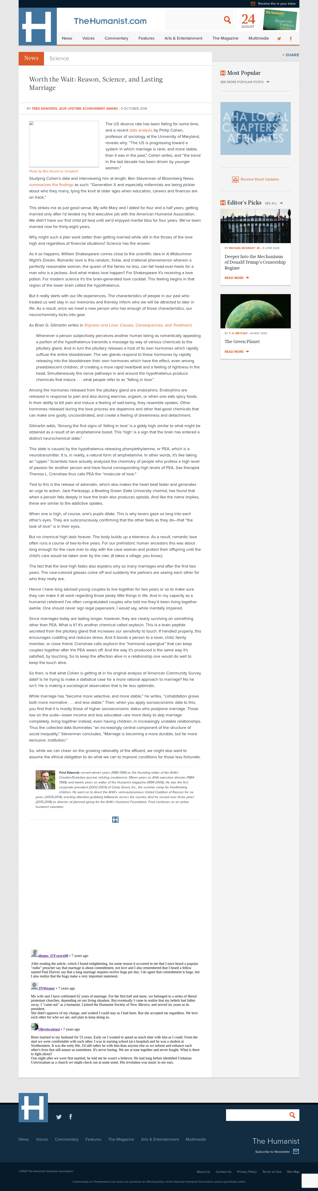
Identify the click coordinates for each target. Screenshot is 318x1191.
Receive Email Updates (260, 179)
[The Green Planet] (255, 327)
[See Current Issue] (280, 19)
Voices (88, 38)
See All (271, 203)
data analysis (140, 130)
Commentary (116, 38)
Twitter (279, 38)
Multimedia (259, 38)
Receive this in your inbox (277, 4)
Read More (234, 278)
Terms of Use (271, 1172)
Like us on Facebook (70, 1116)
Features (146, 38)
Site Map (293, 1172)
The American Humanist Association (50, 1171)
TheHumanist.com (38, 26)
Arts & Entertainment (183, 38)
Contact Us (224, 1172)
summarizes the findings (51, 184)
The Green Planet (242, 341)
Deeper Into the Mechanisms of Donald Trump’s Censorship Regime (255, 262)
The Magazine (225, 38)
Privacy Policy (247, 1172)
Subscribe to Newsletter (272, 1152)
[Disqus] (115, 885)
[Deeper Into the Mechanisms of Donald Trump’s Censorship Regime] (255, 241)
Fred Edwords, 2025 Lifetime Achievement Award (75, 109)
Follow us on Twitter (59, 1116)
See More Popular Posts (242, 82)
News (67, 38)
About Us (203, 1172)
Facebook (291, 38)
